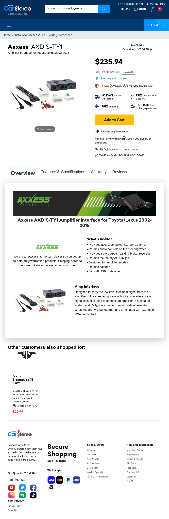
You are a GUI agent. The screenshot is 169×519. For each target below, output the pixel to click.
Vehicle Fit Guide (135, 459)
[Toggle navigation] (8, 25)
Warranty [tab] (99, 172)
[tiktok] (33, 494)
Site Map (131, 481)
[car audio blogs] (22, 494)
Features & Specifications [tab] (63, 172)
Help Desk (131, 468)
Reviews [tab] (119, 172)
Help (124, 9)
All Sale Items (94, 463)
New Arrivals (93, 459)
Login (141, 9)
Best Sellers (93, 468)
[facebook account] (33, 487)
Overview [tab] (23, 173)
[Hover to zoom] (45, 95)
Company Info (133, 472)
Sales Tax (12, 510)
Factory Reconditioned (97, 477)
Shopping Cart (133, 454)
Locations (131, 477)
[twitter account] (22, 487)
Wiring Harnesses (60, 35)
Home (7, 35)
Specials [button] (154, 25)
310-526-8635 (157, 4)
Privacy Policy (15, 506)
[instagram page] (11, 494)
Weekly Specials (95, 472)
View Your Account (136, 450)
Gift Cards (131, 463)
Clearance (92, 450)
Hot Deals (91, 454)
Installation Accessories (29, 35)
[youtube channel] (11, 487)
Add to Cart (114, 120)
